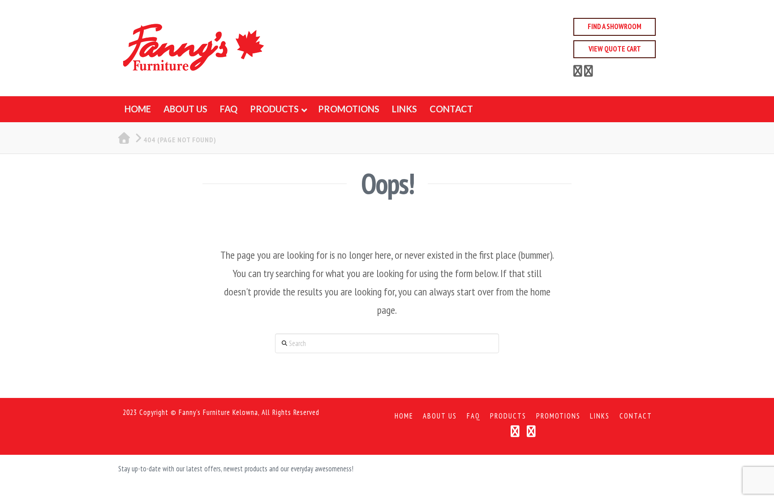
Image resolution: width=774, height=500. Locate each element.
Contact (635, 416)
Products (508, 416)
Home (404, 416)
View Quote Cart (615, 49)
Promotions (558, 416)
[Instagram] (531, 431)
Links (600, 416)
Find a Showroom (614, 26)
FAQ (474, 416)
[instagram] (588, 72)
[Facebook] (577, 72)
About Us (440, 416)
